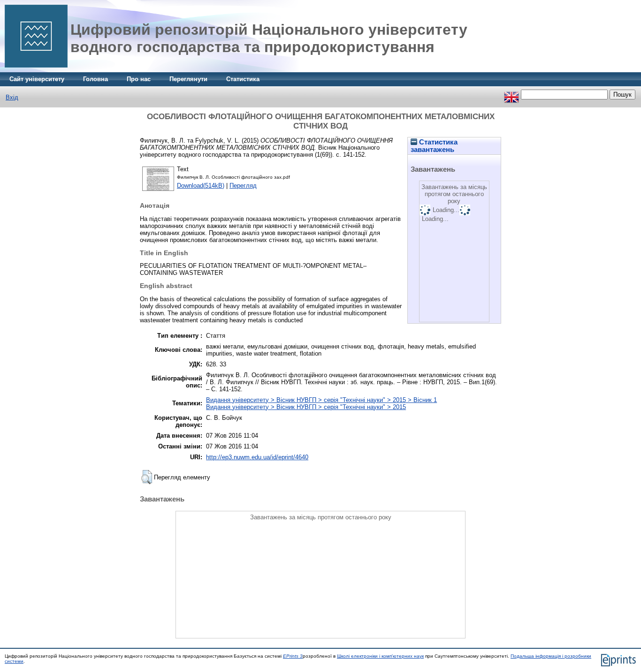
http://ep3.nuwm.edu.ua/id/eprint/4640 (257, 457)
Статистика (242, 79)
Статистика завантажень (434, 145)
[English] (511, 94)
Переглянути (188, 79)
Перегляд (243, 185)
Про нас (139, 79)
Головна (95, 79)
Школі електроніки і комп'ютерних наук (380, 656)
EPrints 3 (293, 656)
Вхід (12, 97)
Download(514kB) (200, 185)
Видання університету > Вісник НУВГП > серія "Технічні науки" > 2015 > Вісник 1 (321, 399)
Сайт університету (36, 79)
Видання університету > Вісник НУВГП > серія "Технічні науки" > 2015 (306, 406)
